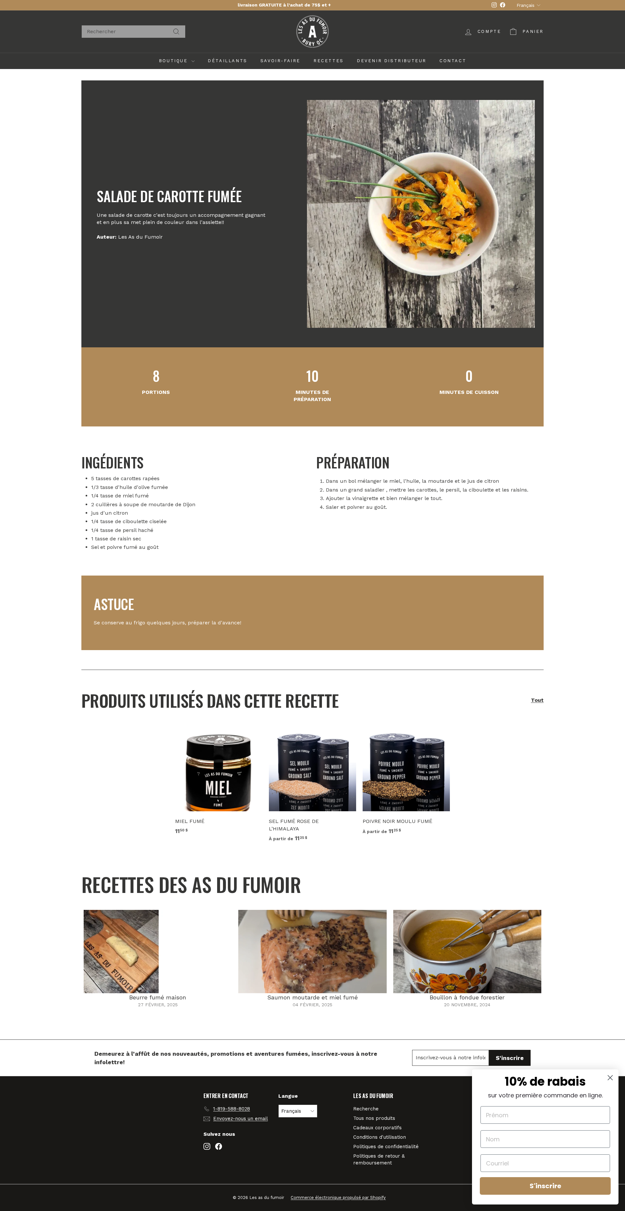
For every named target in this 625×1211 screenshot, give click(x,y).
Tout (537, 700)
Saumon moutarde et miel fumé (312, 997)
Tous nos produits (374, 1118)
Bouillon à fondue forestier (467, 997)
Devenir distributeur (391, 60)
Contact (452, 60)
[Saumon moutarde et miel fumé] (312, 951)
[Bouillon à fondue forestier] (467, 951)
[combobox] (133, 31)
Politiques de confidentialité (386, 1146)
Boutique (174, 60)
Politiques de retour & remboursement (379, 1159)
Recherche (366, 1109)
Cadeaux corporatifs (377, 1128)
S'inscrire (545, 1185)
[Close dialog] (610, 1077)
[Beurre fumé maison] (158, 951)
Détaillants (227, 60)
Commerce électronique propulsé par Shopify (338, 1197)
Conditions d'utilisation (379, 1137)
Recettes (328, 60)
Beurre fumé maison (157, 997)
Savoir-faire (280, 60)
